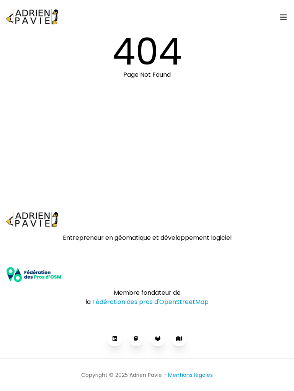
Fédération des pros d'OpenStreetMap (150, 301)
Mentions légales (190, 375)
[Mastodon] (136, 338)
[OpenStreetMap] (179, 338)
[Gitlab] (157, 338)
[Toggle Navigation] (283, 16)
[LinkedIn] (114, 338)
